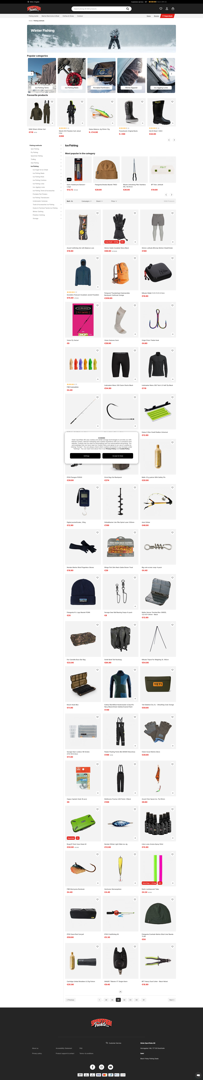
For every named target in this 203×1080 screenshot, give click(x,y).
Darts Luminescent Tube (150, 889)
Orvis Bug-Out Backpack (113, 477)
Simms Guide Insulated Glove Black (116, 248)
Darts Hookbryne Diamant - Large (76, 186)
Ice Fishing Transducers (41, 197)
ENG (34, 2)
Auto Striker (146, 522)
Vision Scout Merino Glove (151, 752)
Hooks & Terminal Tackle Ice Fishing (45, 208)
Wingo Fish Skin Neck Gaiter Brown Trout (118, 567)
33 (130, 1000)
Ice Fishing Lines (38, 184)
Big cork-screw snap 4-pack (152, 567)
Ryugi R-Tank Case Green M (76, 844)
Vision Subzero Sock (111, 340)
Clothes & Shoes (68, 16)
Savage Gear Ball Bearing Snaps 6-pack (118, 612)
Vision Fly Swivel (72, 340)
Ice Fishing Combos (39, 180)
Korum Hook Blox (73, 705)
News (149, 16)
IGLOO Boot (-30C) (155, 131)
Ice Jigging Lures (39, 187)
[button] (160, 2)
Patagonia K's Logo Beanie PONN (78, 612)
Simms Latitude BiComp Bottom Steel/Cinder (157, 248)
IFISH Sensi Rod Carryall (75, 934)
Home (30, 20)
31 (118, 1000)
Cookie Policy (124, 449)
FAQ (81, 1048)
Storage (35, 218)
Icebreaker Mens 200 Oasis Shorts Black (118, 385)
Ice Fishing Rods (38, 177)
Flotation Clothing (39, 215)
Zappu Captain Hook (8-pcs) (77, 799)
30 (112, 1000)
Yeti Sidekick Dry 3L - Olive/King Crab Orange (158, 705)
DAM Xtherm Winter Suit (37, 129)
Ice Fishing (35, 166)
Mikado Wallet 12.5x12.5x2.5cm (153, 293)
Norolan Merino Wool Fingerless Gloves (80, 567)
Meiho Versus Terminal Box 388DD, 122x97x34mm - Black (154, 613)
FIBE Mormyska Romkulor (76, 889)
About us (35, 1048)
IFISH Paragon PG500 (74, 477)
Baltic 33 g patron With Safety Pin (153, 477)
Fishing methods (39, 20)
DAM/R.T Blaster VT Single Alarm (115, 981)
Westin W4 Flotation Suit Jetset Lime (70, 132)
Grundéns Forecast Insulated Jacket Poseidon (83, 295)
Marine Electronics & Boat (50, 16)
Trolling (33, 159)
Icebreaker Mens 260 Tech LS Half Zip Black (157, 385)
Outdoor (80, 16)
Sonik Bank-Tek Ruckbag (113, 659)
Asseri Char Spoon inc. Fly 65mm (153, 799)
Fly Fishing (34, 152)
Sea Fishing (35, 163)
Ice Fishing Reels (38, 173)
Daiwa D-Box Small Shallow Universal (155, 432)
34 (136, 1000)
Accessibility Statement (64, 1048)
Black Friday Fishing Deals (149, 1058)
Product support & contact (65, 1053)
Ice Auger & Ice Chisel (40, 170)
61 (144, 1000)
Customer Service (115, 1043)
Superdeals (168, 16)
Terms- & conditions (86, 1053)
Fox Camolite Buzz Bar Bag (76, 659)
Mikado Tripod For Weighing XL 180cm (155, 659)
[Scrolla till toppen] (120, 992)
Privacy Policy (111, 449)
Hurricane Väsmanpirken (112, 889)
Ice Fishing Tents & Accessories (43, 190)
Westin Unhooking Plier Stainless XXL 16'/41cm (134, 186)
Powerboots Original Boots (128, 131)
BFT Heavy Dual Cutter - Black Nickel (155, 981)
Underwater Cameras (40, 201)
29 (106, 1000)
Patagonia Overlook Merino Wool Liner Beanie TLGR (157, 935)
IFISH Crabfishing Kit (111, 934)
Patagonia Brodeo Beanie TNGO (106, 184)
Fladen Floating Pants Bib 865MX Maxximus (119, 752)
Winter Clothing (38, 211)
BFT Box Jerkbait (157, 184)
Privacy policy (37, 1053)
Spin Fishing (35, 149)
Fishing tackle (33, 16)
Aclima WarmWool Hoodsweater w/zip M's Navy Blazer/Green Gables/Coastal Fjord (119, 706)
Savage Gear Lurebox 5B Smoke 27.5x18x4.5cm (78, 753)
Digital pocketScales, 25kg (76, 522)
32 (124, 1000)
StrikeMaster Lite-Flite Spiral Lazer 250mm (119, 522)
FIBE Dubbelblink (73, 387)
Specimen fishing (37, 156)
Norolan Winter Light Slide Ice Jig (115, 844)
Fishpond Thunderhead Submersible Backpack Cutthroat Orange (117, 294)
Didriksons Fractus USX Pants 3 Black (117, 799)
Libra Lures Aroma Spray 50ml (152, 844)
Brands (156, 16)
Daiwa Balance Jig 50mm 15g (99, 129)
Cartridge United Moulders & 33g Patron (81, 981)
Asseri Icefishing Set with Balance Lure (80, 248)
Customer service (137, 2)
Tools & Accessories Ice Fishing (43, 204)
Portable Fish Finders (40, 194)
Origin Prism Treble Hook (150, 340)
